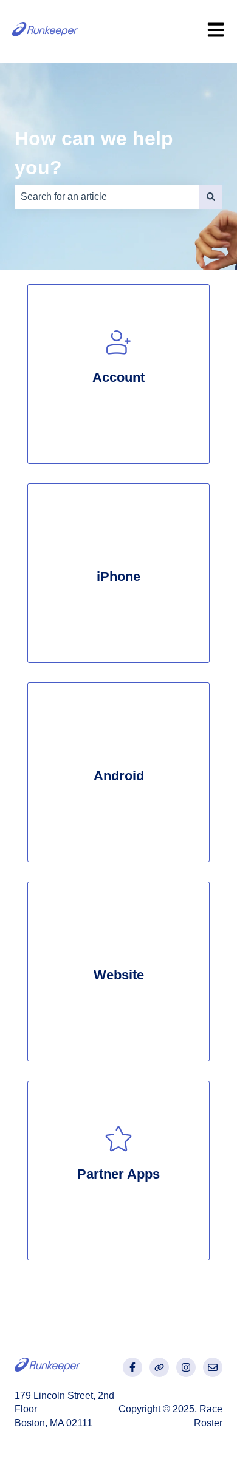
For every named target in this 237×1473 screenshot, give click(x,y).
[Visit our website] (159, 1367)
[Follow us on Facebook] (132, 1367)
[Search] (210, 196)
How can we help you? (94, 153)
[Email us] (212, 1367)
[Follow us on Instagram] (186, 1367)
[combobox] (107, 196)
